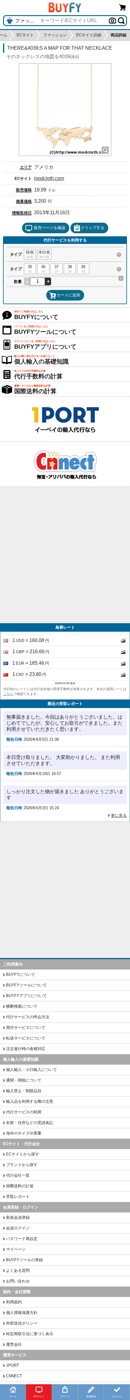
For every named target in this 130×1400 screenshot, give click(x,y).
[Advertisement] (65, 555)
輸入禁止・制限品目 (23, 1091)
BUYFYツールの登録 (24, 1260)
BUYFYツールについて (26, 985)
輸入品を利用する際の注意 (29, 1101)
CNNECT (14, 1376)
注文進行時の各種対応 (25, 1048)
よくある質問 (18, 1270)
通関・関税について (23, 1080)
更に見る (119, 815)
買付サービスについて (25, 1027)
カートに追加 (68, 295)
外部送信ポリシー (21, 1323)
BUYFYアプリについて (26, 995)
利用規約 (14, 1302)
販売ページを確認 (49, 227)
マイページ (16, 1249)
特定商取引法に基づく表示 (29, 1334)
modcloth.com (49, 178)
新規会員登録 (18, 1217)
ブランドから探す (21, 1164)
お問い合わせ (18, 1281)
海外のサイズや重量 (23, 1133)
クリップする (92, 227)
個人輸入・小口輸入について (31, 1069)
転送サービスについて (25, 1038)
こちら (8, 694)
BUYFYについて (20, 974)
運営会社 (14, 1344)
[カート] (122, 7)
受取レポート (18, 1196)
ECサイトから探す (22, 1154)
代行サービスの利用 (23, 1112)
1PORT (12, 1365)
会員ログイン (18, 1228)
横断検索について (21, 1006)
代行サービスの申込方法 (27, 1017)
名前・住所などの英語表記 (29, 1122)
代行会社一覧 (18, 1175)
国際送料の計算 (20, 1186)
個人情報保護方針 (21, 1312)
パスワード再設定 (21, 1238)
